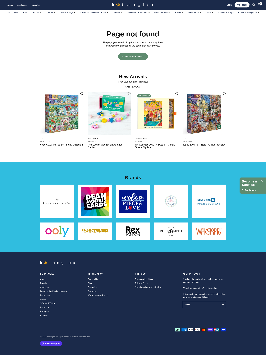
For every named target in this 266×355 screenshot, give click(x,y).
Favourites (45, 295)
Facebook (44, 307)
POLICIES (140, 274)
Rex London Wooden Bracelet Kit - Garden (105, 146)
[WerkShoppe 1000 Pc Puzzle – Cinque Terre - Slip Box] (156, 113)
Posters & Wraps (226, 12)
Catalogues (45, 287)
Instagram (44, 311)
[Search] (253, 5)
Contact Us (93, 279)
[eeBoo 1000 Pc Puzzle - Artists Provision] (204, 113)
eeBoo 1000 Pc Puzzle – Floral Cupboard (61, 144)
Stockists (92, 291)
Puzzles (35, 12)
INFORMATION (95, 274)
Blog (90, 283)
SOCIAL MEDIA (47, 303)
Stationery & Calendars (137, 12)
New (16, 12)
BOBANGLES (47, 274)
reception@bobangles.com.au (206, 279)
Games (49, 12)
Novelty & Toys (66, 12)
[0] (258, 5)
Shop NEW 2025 (133, 87)
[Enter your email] (223, 304)
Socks (208, 12)
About (42, 279)
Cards (178, 12)
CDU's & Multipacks (247, 12)
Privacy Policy (141, 283)
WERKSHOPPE (141, 139)
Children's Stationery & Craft (93, 12)
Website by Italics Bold (81, 337)
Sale (25, 12)
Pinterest (44, 315)
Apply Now (250, 190)
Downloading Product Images (53, 291)
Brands (43, 283)
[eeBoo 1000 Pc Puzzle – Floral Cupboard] (62, 113)
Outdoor (116, 12)
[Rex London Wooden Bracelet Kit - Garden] (109, 113)
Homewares (193, 12)
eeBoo (42, 139)
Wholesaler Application (98, 295)
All (8, 12)
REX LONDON (93, 139)
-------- (43, 299)
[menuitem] (8, 13)
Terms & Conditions (144, 279)
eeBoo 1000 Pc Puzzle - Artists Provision (204, 144)
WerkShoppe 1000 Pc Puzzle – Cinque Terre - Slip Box (155, 146)
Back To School (161, 12)
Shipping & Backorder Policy (148, 287)
